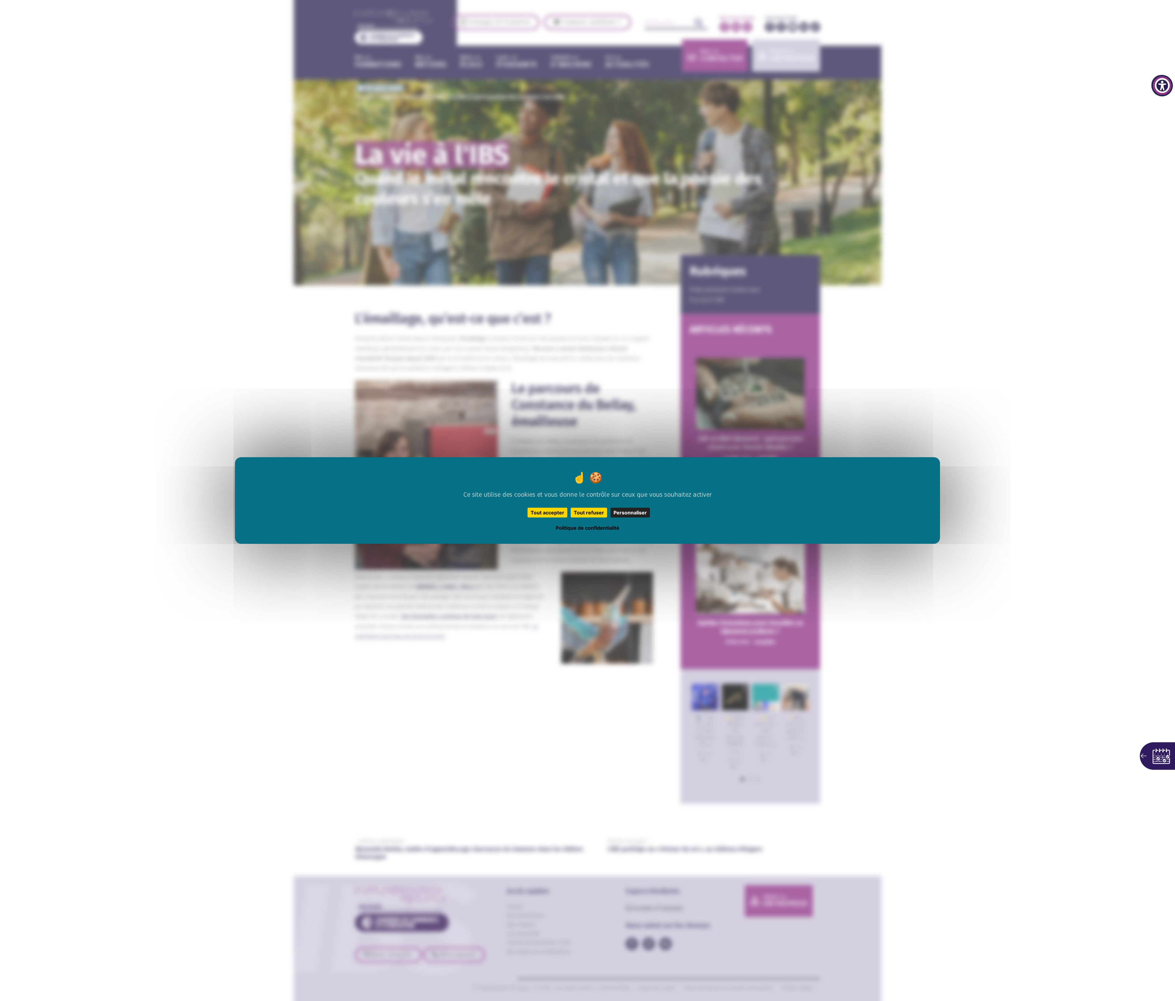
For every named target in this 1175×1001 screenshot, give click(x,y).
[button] (1157, 756)
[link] (1162, 85)
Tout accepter (547, 513)
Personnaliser (630, 513)
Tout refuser (589, 513)
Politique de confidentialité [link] (587, 528)
